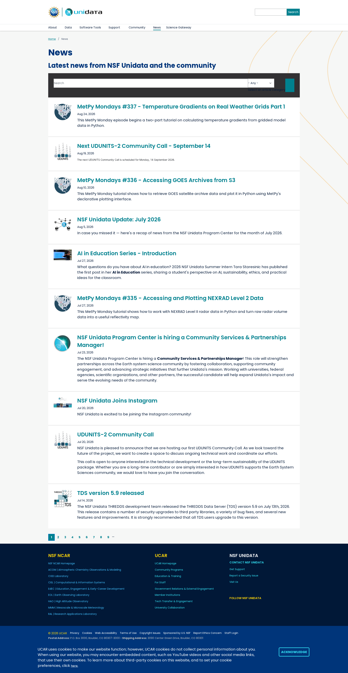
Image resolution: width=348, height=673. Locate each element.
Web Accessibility (106, 633)
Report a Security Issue (243, 575)
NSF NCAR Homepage (61, 563)
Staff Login (231, 633)
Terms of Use (128, 633)
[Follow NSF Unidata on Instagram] (252, 605)
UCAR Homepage (165, 563)
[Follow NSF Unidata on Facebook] (247, 605)
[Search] (289, 85)
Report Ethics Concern (207, 633)
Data (68, 27)
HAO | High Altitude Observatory (68, 601)
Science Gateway (178, 27)
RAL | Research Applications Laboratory (72, 614)
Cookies (87, 633)
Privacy (74, 633)
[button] (59, 27)
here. (74, 666)
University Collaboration (170, 607)
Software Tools (90, 27)
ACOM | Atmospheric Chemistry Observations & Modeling (84, 570)
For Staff (160, 582)
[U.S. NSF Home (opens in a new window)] (54, 11)
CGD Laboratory (58, 576)
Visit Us (233, 582)
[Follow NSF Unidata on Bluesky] (231, 605)
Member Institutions (167, 595)
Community (137, 27)
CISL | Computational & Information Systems (76, 582)
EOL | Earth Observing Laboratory (68, 595)
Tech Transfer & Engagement (174, 601)
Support (114, 27)
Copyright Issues (150, 633)
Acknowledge (294, 652)
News (157, 27)
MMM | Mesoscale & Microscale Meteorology (76, 607)
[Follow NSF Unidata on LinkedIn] (242, 605)
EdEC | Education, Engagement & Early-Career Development (86, 589)
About (52, 27)
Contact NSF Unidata (246, 562)
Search (293, 12)
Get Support (237, 569)
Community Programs (169, 570)
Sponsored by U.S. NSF (176, 633)
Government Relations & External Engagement (184, 589)
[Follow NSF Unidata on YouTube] (237, 605)
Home (52, 39)
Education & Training (168, 576)
